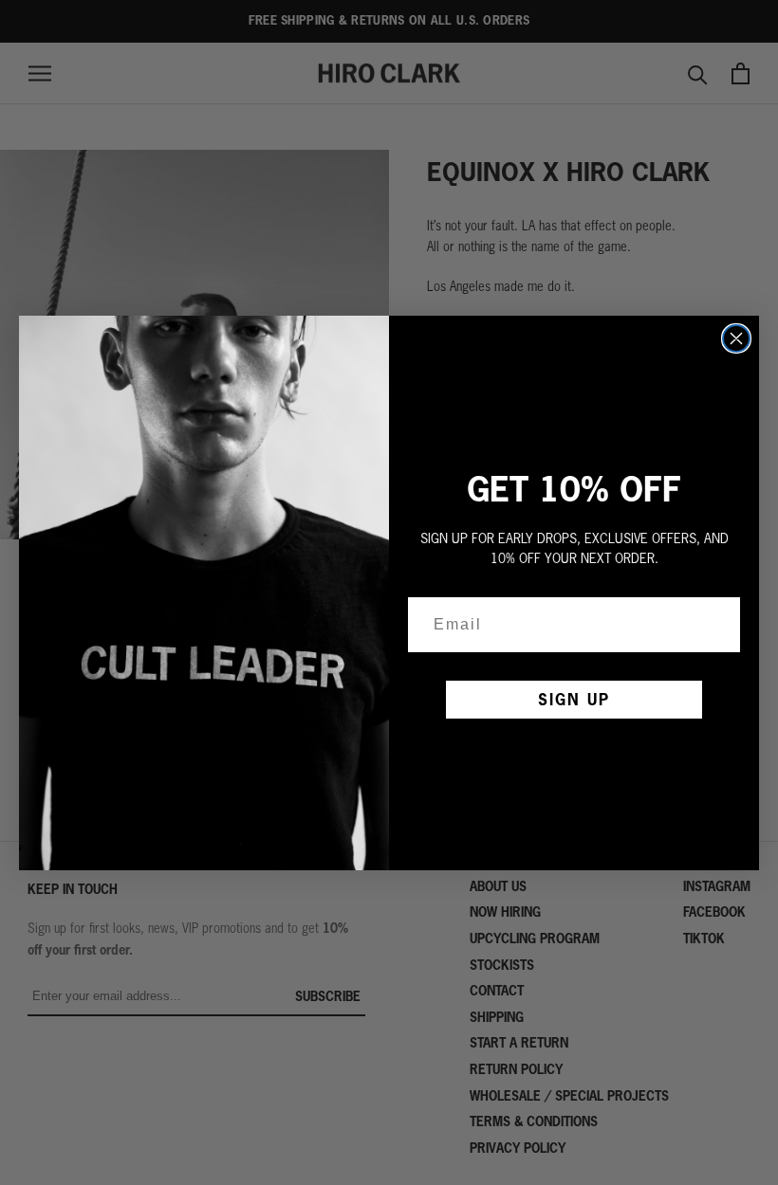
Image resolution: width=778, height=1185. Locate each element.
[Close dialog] (736, 338)
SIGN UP (574, 699)
